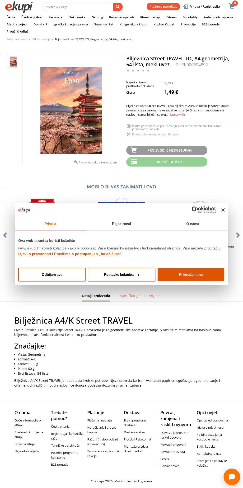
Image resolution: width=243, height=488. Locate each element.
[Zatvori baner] (223, 210)
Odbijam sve (52, 274)
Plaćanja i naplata (99, 420)
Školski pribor (31, 17)
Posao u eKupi (24, 444)
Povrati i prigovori (173, 444)
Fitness (171, 17)
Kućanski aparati (121, 17)
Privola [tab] (50, 224)
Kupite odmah (169, 162)
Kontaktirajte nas (209, 453)
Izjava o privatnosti (210, 427)
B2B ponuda (211, 24)
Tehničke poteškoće (65, 445)
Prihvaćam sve (191, 274)
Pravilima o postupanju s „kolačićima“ (88, 254)
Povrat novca (169, 466)
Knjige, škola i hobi (133, 24)
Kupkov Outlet (164, 24)
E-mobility (190, 17)
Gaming (97, 17)
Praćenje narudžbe (163, 6)
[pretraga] (118, 7)
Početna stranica (17, 39)
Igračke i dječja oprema (70, 24)
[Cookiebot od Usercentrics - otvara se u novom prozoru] (195, 210)
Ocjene (154, 295)
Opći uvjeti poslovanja (212, 420)
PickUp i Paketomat (137, 439)
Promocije (188, 24)
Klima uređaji (150, 17)
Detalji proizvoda (96, 297)
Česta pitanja (60, 426)
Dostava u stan (134, 432)
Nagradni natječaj (26, 451)
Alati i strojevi (17, 24)
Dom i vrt (40, 24)
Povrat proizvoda (172, 452)
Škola (11, 17)
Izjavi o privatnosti (34, 254)
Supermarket (103, 24)
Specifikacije (129, 295)
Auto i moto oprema (219, 17)
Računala (55, 17)
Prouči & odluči (18, 31)
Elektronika (77, 17)
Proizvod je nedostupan (170, 150)
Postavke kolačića (119, 274)
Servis (164, 459)
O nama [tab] (192, 224)
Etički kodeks (206, 446)
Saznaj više (177, 114)
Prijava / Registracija (204, 6)
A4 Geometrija (41, 39)
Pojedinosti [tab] (121, 224)
